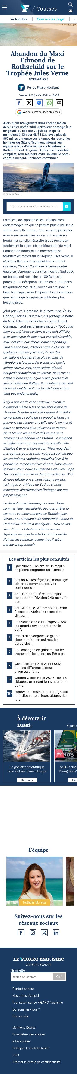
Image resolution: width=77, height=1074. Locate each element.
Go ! (59, 977)
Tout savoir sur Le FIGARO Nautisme (37, 1002)
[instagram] (33, 932)
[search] (70, 4)
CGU (15, 1055)
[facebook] (21, 932)
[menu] (4, 7)
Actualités (19, 19)
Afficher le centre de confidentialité (36, 1062)
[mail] (70, 11)
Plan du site (20, 1016)
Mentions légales (24, 1027)
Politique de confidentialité (30, 1048)
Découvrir (27, 780)
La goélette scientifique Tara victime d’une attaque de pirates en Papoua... (27, 771)
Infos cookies (21, 1041)
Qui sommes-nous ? (26, 1009)
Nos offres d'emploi (25, 996)
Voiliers (27, 726)
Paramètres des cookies (28, 1034)
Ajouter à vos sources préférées (41, 112)
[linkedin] (56, 932)
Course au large (38, 78)
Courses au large (51, 19)
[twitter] (44, 932)
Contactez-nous (23, 989)
